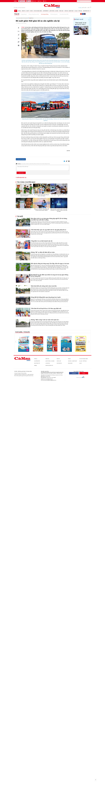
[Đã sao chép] (18, 42)
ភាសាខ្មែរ (15, 1)
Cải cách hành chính (37, 10)
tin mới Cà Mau (31, 163)
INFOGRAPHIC (59, 363)
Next (88, 342)
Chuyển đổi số (45, 10)
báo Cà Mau (23, 163)
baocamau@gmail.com (48, 378)
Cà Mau (27, 163)
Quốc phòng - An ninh (53, 10)
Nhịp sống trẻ (86, 10)
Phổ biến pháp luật (53, 14)
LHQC (45, 1)
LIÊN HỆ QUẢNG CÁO (49, 365)
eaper (40, 1)
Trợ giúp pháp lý (24, 14)
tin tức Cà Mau (42, 163)
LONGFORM (47, 363)
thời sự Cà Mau (36, 163)
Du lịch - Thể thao (78, 10)
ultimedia (34, 1)
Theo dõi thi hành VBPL (64, 14)
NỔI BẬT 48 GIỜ (79, 19)
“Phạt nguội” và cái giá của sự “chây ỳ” (80, 23)
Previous (15, 342)
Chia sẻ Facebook (21, 159)
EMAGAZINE (70, 363)
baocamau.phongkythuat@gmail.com (48, 380)
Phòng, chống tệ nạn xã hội (34, 14)
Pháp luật (61, 10)
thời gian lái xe (47, 163)
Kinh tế (27, 10)
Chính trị (23, 10)
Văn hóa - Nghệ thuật (69, 10)
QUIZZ (80, 363)
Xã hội (31, 10)
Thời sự (19, 10)
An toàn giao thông (44, 14)
